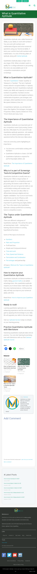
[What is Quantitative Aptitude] (18, 29)
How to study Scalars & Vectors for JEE (12, 483)
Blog (23, 535)
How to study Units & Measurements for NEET (14, 497)
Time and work (11, 251)
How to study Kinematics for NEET (11, 478)
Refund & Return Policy (18, 564)
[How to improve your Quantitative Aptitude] (10, 361)
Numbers (9, 239)
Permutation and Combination (15, 257)
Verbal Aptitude (22, 56)
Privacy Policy (21, 560)
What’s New (28, 535)
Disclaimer (27, 560)
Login (19, 1)
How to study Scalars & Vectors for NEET (13, 488)
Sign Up (25, 1)
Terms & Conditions (11, 560)
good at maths (17, 281)
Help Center (17, 535)
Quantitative (14, 81)
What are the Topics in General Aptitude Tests (9, 385)
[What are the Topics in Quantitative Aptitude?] (24, 361)
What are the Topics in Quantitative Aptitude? (23, 368)
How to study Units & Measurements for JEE (14, 492)
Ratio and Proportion (13, 242)
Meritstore (25, 397)
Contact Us (11, 535)
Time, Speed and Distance (14, 254)
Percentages (10, 260)
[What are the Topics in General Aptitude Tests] (10, 379)
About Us (5, 535)
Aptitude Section (14, 320)
